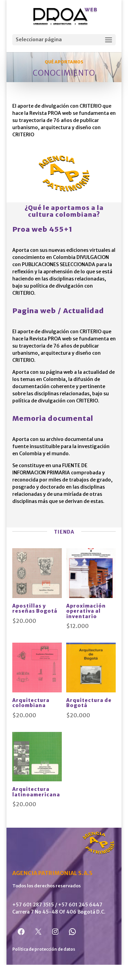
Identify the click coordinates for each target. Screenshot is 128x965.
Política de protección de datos (43, 949)
